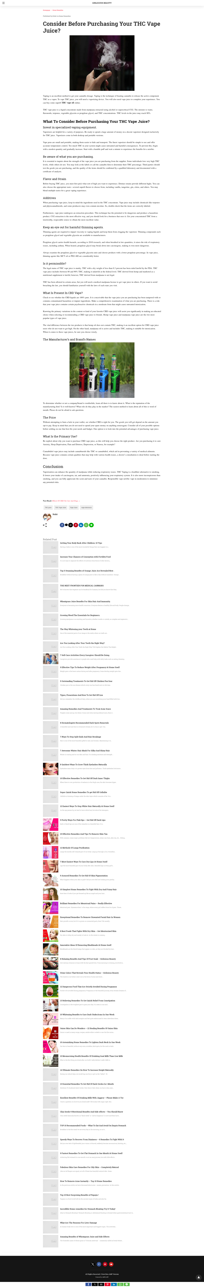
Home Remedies (58, 10)
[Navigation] (3, 3)
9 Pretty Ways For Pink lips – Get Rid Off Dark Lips (82, 820)
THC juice (48, 507)
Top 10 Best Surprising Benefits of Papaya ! (79, 1195)
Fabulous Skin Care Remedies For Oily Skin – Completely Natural (89, 1167)
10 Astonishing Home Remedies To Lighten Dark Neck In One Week (90, 1042)
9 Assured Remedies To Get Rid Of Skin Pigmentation (84, 875)
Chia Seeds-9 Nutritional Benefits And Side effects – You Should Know (91, 1111)
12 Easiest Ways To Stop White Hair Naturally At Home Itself (87, 806)
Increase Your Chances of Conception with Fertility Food (85, 557)
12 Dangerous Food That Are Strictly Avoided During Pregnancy (88, 986)
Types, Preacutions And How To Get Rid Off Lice (81, 695)
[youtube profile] (111, 1264)
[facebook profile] (99, 1264)
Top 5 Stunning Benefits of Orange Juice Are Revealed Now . (87, 570)
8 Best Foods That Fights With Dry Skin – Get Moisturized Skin (88, 931)
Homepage (46, 10)
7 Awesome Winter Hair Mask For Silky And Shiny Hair (85, 750)
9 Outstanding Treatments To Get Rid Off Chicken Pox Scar (86, 681)
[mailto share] (70, 525)
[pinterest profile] (105, 1264)
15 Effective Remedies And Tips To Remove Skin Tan (83, 834)
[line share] (91, 525)
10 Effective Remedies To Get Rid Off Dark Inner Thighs (85, 778)
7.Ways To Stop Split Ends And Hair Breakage (80, 736)
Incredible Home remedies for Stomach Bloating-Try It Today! (87, 1209)
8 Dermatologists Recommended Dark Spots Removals (84, 723)
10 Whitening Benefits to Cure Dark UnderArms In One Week (87, 1014)
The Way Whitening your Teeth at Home (78, 629)
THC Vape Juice (60, 507)
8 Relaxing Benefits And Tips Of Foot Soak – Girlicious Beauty (88, 959)
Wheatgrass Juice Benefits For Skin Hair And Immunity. (85, 601)
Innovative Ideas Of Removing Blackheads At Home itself (85, 945)
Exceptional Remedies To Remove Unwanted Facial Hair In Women (90, 917)
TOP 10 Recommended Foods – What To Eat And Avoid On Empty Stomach (93, 1125)
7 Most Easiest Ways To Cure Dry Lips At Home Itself (83, 861)
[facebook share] (62, 525)
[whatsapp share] (86, 525)
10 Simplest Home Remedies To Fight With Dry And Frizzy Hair (88, 889)
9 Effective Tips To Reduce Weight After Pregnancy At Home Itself (90, 667)
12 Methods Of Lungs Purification (74, 848)
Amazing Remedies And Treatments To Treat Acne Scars (85, 709)
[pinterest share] (75, 525)
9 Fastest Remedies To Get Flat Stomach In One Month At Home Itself (91, 1153)
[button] (88, 1284)
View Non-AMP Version (110, 1274)
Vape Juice (73, 507)
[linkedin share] (81, 525)
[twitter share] (66, 525)
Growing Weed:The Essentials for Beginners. (80, 615)
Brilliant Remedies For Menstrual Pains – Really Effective (86, 903)
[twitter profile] (93, 1264)
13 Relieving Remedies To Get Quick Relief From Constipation (87, 1000)
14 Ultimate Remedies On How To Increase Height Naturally (87, 1070)
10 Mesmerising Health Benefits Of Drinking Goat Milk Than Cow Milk (91, 1056)
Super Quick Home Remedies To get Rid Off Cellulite (83, 792)
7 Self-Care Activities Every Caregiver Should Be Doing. (85, 655)
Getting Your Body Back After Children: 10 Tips (81, 543)
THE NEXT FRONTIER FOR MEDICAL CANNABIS (82, 585)
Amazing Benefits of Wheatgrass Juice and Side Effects (84, 1236)
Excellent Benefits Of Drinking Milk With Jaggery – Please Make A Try (91, 1098)
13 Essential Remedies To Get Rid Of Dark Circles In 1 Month (87, 1084)
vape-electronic (86, 507)
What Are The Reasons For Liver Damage (78, 1222)
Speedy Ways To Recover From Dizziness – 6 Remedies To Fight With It (92, 1139)
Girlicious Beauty (102, 3)
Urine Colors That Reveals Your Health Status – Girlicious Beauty (89, 973)
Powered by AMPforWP (102, 1277)
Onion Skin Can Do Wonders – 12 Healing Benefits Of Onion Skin (89, 1028)
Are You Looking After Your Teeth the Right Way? (82, 643)
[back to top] (199, 1278)
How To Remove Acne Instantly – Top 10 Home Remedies (86, 1181)
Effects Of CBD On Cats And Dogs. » (66, 501)
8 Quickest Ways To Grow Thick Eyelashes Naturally (83, 764)
